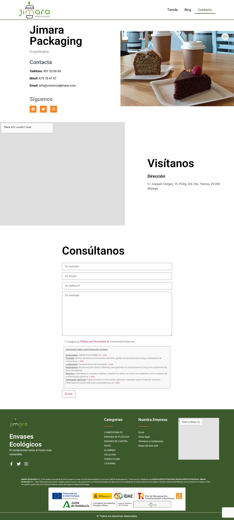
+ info (104, 355)
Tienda (172, 10)
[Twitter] (43, 109)
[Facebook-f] (11, 464)
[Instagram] (53, 109)
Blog (187, 10)
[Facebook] (33, 109)
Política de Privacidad (92, 341)
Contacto (205, 10)
